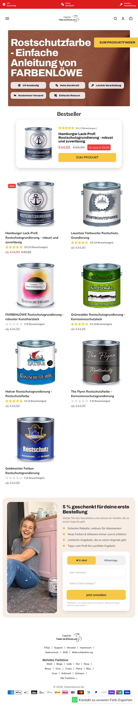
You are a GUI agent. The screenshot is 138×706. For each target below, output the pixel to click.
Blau (88, 668)
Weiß (49, 664)
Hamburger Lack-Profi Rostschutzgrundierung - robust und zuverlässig (31, 237)
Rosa (86, 664)
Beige (59, 664)
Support (58, 647)
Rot (78, 664)
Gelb (69, 664)
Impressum (86, 647)
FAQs (47, 647)
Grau (54, 673)
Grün (58, 668)
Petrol (79, 668)
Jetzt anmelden (96, 595)
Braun (48, 668)
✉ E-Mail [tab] (81, 560)
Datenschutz (52, 652)
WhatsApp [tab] (110, 560)
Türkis (68, 668)
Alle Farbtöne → (69, 678)
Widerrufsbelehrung (82, 652)
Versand (71, 647)
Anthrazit (66, 673)
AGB (65, 652)
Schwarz (79, 673)
